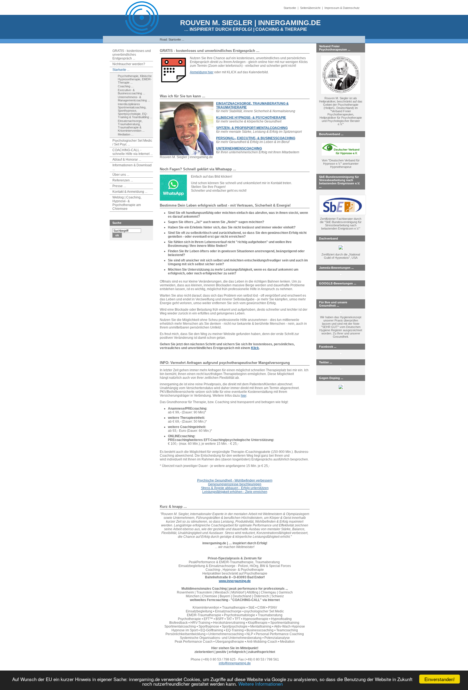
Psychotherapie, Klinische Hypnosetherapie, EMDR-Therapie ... (135, 79)
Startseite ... (176, 39)
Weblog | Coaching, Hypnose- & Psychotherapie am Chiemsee (126, 203)
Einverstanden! (439, 679)
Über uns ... (120, 175)
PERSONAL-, (226, 138)
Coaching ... (126, 86)
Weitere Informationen (260, 683)
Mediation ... (126, 134)
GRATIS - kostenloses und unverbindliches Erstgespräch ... (131, 54)
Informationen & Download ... (132, 167)
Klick (255, 348)
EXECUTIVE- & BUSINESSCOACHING (266, 138)
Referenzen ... (122, 180)
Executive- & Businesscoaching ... (131, 91)
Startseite (290, 7)
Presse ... (119, 186)
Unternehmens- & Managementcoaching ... (134, 98)
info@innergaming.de (235, 663)
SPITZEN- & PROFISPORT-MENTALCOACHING (252, 128)
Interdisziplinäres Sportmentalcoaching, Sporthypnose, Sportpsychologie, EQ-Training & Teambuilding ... (135, 110)
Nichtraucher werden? (128, 64)
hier (243, 395)
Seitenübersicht (310, 7)
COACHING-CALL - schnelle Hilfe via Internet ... (132, 152)
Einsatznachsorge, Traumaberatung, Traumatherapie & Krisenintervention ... (131, 125)
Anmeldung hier (201, 72)
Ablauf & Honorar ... (126, 159)
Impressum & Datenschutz (342, 7)
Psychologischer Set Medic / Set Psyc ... (132, 142)
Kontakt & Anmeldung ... (129, 192)
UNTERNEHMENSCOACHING (239, 148)
